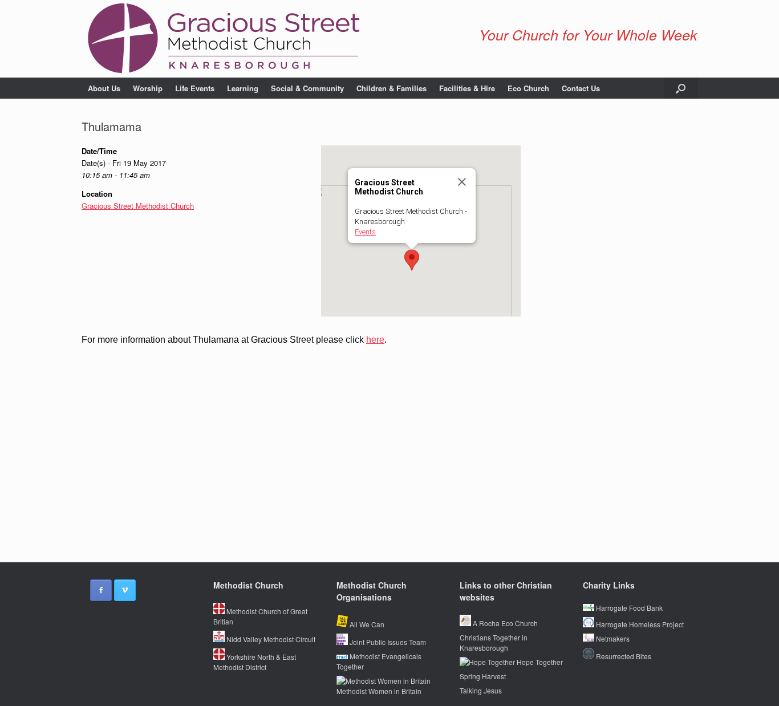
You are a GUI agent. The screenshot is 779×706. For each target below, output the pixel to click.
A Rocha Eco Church (504, 623)
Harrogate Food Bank (628, 607)
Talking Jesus (481, 690)
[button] (680, 88)
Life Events (194, 88)
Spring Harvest (483, 676)
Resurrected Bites (622, 656)
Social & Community (307, 88)
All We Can (366, 624)
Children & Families (391, 88)
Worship (148, 88)
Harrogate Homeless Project (639, 624)
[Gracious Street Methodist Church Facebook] (101, 590)
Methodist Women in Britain (378, 691)
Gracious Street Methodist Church (138, 205)
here (375, 339)
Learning (242, 88)
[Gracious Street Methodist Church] (224, 39)
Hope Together (539, 662)
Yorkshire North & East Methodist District (254, 662)
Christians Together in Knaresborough (494, 642)
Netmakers (612, 638)
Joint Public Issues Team (387, 642)
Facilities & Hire (467, 88)
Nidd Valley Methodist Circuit (270, 639)
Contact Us (581, 88)
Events (365, 232)
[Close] (462, 182)
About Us (104, 88)
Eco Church (528, 88)
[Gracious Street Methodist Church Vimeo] (125, 590)
